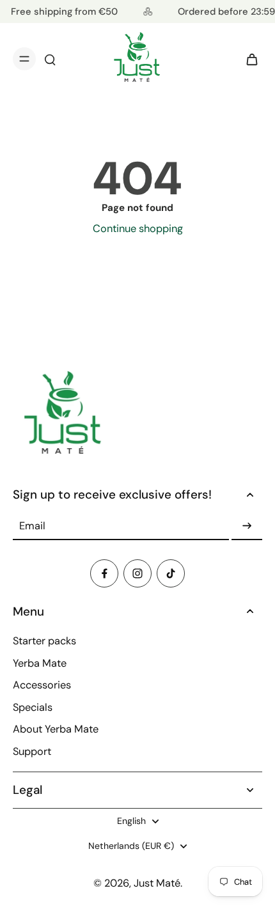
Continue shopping (138, 228)
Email (32, 525)
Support (32, 751)
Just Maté (157, 883)
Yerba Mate (40, 663)
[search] (50, 59)
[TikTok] (171, 573)
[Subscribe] (247, 526)
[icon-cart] (248, 59)
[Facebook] (104, 573)
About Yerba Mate (55, 729)
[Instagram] (137, 573)
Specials (32, 707)
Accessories (42, 685)
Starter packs (44, 641)
